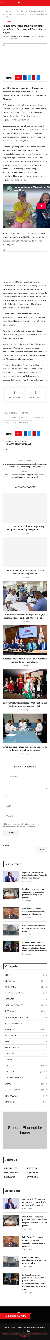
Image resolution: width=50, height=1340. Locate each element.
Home (5, 11)
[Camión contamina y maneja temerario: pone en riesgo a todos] (11, 929)
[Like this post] (19, 77)
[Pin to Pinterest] (33, 77)
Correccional (11, 418)
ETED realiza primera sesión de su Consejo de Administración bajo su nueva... (25, 748)
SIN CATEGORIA (26, 1090)
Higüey (24, 418)
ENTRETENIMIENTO (26, 993)
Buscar (6, 845)
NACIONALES (26, 1035)
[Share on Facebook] (25, 77)
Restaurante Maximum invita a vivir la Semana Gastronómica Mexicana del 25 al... (25, 704)
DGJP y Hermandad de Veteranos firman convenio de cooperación (25, 572)
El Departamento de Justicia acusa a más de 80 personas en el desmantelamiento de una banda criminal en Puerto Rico (34, 946)
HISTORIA (26, 999)
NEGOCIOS (26, 1041)
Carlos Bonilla (11, 413)
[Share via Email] (38, 77)
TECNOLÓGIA (26, 1096)
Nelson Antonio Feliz (21, 36)
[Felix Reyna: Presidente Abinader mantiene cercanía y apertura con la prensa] (11, 913)
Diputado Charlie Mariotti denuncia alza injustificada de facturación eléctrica (34, 875)
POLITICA (26, 1065)
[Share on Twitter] (29, 77)
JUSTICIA (26, 1011)
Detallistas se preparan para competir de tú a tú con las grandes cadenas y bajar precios (34, 893)
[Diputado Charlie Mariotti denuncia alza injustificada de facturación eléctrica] (11, 876)
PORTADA (26, 1072)
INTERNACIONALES (26, 1005)
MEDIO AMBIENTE (26, 1023)
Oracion (26, 1059)
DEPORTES (26, 981)
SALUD (26, 1084)
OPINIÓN (26, 1053)
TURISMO (26, 1102)
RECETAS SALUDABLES (26, 1077)
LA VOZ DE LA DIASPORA (26, 1017)
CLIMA (26, 975)
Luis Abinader (37, 418)
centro (25, 413)
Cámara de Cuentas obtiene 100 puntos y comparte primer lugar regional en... (25, 528)
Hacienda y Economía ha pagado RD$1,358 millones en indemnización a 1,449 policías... (25, 616)
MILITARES (26, 1029)
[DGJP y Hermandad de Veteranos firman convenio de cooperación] (25, 552)
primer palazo (24, 422)
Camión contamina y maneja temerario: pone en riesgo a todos (33, 928)
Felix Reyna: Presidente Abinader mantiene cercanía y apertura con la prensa (34, 911)
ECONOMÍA (18, 11)
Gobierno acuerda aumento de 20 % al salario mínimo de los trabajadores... (25, 660)
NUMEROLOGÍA (26, 1047)
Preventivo (9, 422)
